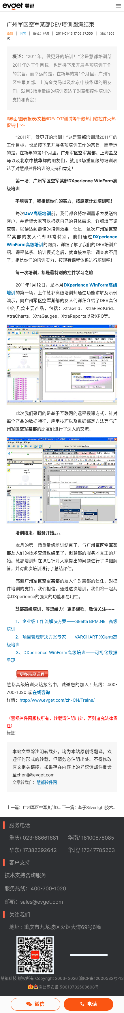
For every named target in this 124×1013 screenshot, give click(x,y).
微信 (39, 1004)
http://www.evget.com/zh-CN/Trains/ (57, 700)
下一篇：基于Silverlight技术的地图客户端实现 (89, 807)
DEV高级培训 (37, 213)
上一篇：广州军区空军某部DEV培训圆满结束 (34, 807)
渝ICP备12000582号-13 (101, 978)
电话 (92, 1004)
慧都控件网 (47, 782)
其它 (23, 33)
